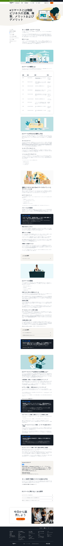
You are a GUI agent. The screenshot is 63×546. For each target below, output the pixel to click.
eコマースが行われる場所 (13, 36)
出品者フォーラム (49, 536)
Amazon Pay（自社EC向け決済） (22, 537)
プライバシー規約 (28, 543)
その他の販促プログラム (21, 539)
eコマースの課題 (12, 39)
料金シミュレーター (49, 534)
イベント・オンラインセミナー (32, 534)
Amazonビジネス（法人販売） (21, 536)
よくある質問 (30, 537)
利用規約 (24, 543)
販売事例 (30, 535)
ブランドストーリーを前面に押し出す (37, 296)
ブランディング (46, 392)
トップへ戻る (11, 29)
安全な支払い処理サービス (31, 316)
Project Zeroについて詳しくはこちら (27, 347)
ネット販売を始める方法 (41, 536)
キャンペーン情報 (20, 538)
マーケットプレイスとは (41, 533)
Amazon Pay (50, 229)
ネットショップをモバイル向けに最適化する (31, 145)
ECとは (39, 534)
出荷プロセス (38, 452)
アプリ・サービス (31, 536)
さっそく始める (20, 519)
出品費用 (11, 533)
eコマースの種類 (12, 34)
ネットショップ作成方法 (41, 537)
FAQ (10, 42)
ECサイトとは (12, 32)
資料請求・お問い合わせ (31, 538)
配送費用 (11, 534)
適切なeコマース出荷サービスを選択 (27, 326)
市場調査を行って (44, 383)
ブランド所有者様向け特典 (12, 537)
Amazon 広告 (19, 534)
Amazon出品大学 (31, 532)
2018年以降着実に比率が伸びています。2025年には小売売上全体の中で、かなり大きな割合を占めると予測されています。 (37, 143)
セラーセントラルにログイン (50, 533)
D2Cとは (39, 535)
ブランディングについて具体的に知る (27, 398)
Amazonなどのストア (32, 240)
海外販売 (19, 535)
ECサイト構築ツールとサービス (26, 239)
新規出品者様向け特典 (12, 535)
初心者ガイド (11, 532)
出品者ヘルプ (48, 535)
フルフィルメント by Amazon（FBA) (21, 533)
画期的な (26, 441)
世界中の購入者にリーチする (38, 210)
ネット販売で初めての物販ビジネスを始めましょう (28, 484)
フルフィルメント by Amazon (43, 323)
